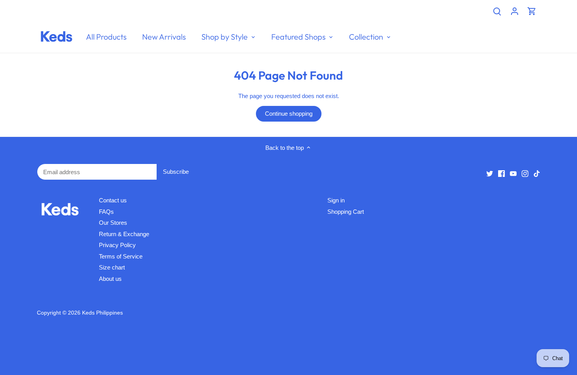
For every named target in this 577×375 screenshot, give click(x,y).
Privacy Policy (117, 245)
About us (110, 278)
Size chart (112, 267)
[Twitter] (489, 173)
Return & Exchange (124, 234)
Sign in (336, 200)
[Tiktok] (536, 173)
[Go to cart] (532, 11)
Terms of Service (120, 256)
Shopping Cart (345, 211)
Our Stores (113, 222)
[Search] (497, 11)
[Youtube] (513, 173)
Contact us (113, 200)
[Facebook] (501, 173)
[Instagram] (525, 173)
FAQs (106, 211)
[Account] (514, 11)
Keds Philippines (102, 313)
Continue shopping (288, 113)
